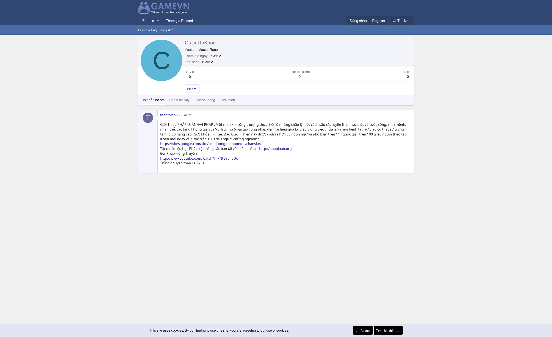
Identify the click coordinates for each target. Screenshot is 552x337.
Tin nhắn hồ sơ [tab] (152, 99)
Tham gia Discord (179, 20)
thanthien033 (171, 114)
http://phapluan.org (275, 148)
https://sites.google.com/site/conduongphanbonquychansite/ (210, 143)
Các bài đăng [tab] (205, 99)
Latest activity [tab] (179, 99)
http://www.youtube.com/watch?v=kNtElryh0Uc (199, 158)
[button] (158, 20)
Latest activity (147, 30)
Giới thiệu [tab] (227, 99)
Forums (148, 20)
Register (167, 30)
